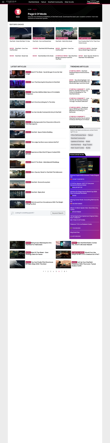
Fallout (43, 2)
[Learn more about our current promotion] (93, 2)
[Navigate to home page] (11, 2)
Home (29, 9)
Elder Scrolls (69, 2)
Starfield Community (55, 2)
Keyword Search (57, 213)
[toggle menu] (2, 2)
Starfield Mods (34, 2)
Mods (35, 9)
